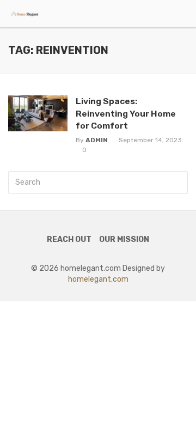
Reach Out (69, 239)
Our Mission (124, 239)
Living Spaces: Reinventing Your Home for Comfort (126, 113)
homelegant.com (98, 279)
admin (96, 140)
